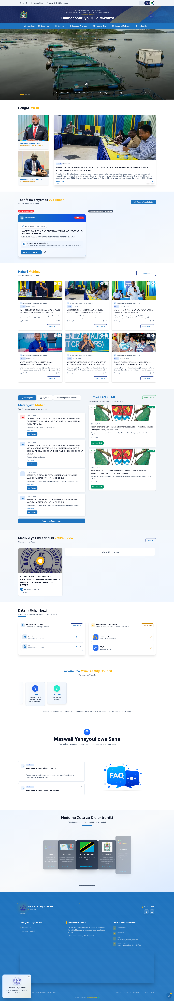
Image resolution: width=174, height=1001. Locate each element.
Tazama (33, 434)
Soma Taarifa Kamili (30, 252)
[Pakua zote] (76, 637)
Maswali (24, 3)
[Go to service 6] (90, 885)
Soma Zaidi (58, 181)
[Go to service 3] (84, 885)
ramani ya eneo (149, 992)
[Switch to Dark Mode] (141, 3)
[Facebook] (146, 911)
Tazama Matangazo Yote (51, 521)
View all (150, 540)
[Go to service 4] (86, 885)
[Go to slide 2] (24, 94)
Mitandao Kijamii (38, 3)
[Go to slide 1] (21, 94)
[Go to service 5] (88, 885)
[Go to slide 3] (27, 94)
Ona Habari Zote (146, 273)
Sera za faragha (122, 993)
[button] (51, 769)
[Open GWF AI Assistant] (169, 996)
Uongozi (52, 3)
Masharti (136, 992)
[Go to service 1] (80, 885)
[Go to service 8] (94, 885)
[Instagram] (152, 911)
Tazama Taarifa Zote (145, 202)
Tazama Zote (76, 625)
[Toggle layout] (29, 977)
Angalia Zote (148, 397)
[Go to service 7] (92, 885)
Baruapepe (64, 3)
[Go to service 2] (82, 885)
